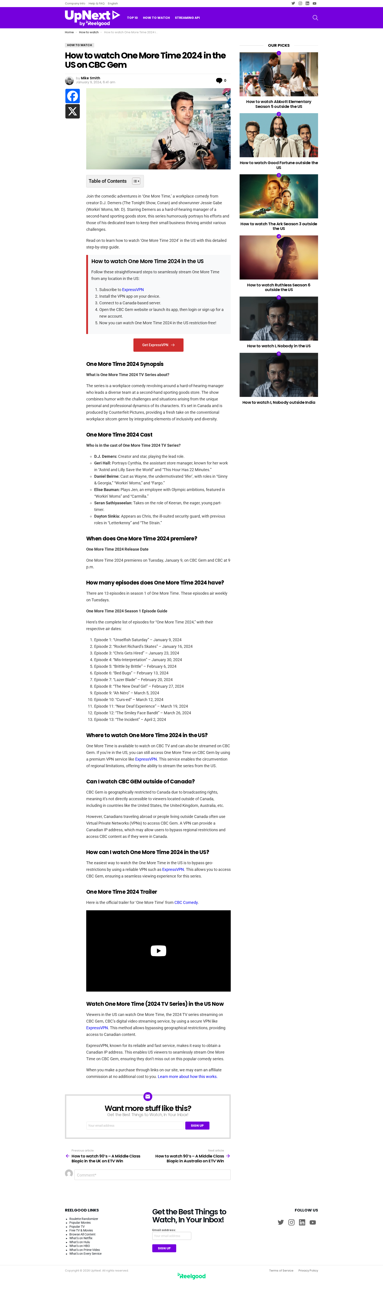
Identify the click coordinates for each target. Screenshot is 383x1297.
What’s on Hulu (79, 1242)
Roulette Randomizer (83, 1219)
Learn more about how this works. (188, 1076)
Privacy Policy (308, 1270)
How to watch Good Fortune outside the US (279, 165)
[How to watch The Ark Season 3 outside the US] (279, 196)
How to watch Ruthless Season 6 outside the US (279, 287)
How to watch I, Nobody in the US (279, 346)
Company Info (75, 3)
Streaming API (187, 18)
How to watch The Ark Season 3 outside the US (278, 226)
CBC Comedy (186, 902)
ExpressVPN (133, 289)
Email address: (164, 1230)
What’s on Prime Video (84, 1250)
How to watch (156, 18)
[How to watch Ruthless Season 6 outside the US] (279, 257)
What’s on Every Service (85, 1253)
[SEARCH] (315, 17)
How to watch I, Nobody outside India (278, 402)
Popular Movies (80, 1222)
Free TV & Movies (81, 1230)
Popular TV (77, 1226)
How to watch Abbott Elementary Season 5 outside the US (278, 104)
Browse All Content (82, 1234)
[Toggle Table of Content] (134, 181)
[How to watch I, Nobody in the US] (279, 319)
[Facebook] (72, 96)
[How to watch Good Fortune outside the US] (279, 135)
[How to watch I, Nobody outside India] (279, 375)
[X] (72, 111)
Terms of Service (281, 1270)
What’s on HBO (79, 1246)
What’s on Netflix (80, 1238)
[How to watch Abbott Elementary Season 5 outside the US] (279, 74)
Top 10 (132, 18)
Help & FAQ (97, 3)
